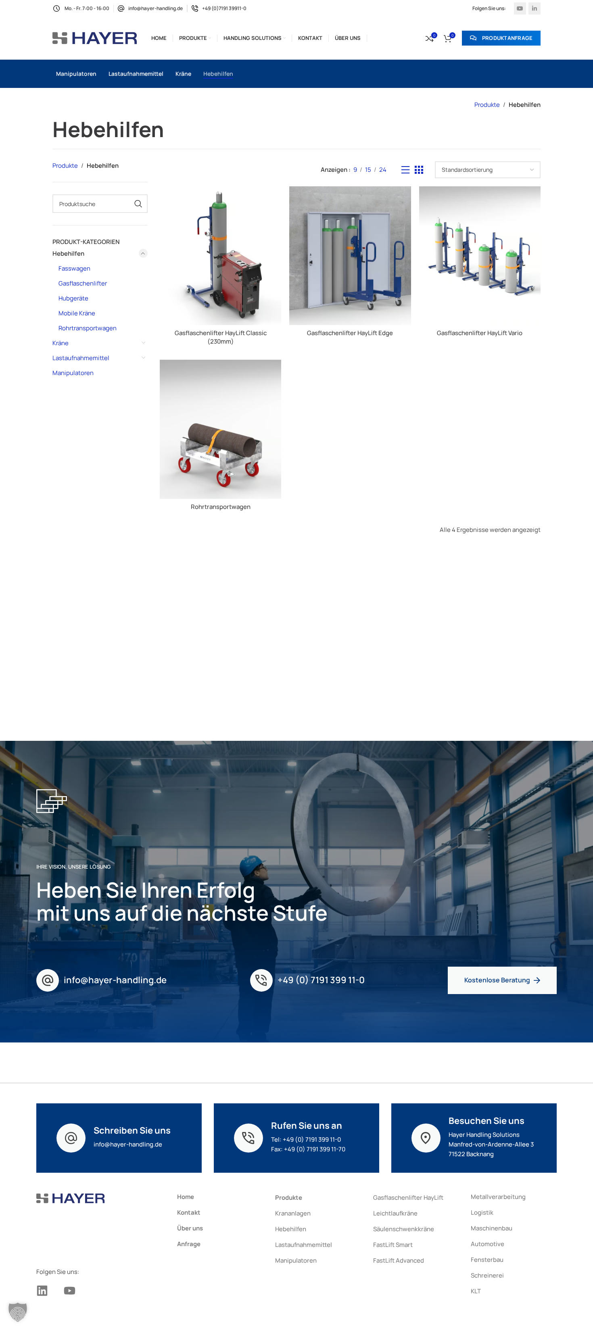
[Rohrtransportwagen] (220, 429)
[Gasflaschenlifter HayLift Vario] (480, 255)
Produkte (487, 104)
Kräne (60, 343)
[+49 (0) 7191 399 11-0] (261, 980)
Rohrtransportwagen (87, 328)
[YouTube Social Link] (520, 8)
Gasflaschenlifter (82, 283)
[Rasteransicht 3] (419, 170)
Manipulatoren (73, 373)
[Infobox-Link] (150, 8)
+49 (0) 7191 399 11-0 (321, 980)
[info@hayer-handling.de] (47, 980)
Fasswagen (74, 268)
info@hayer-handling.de (115, 980)
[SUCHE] (138, 203)
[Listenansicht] (405, 170)
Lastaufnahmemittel (80, 358)
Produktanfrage (507, 38)
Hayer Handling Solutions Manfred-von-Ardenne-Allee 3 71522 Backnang (491, 1144)
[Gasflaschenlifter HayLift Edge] (350, 255)
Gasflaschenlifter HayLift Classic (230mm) (221, 337)
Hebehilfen (68, 253)
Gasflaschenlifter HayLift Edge (350, 333)
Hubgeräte (73, 298)
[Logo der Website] (94, 37)
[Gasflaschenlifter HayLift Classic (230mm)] (220, 255)
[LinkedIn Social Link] (534, 8)
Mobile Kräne (76, 313)
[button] (17, 1312)
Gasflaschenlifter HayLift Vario (479, 333)
